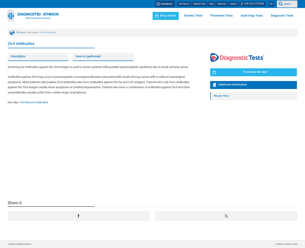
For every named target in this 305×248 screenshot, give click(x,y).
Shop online (168, 15)
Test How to (184, 4)
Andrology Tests (252, 15)
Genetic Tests (193, 15)
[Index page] (33, 16)
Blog (212, 4)
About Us (221, 4)
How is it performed (88, 56)
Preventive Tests (221, 15)
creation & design (290, 244)
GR (271, 4)
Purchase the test (255, 72)
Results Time (221, 96)
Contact (233, 4)
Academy (166, 4)
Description (18, 56)
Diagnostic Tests (282, 15)
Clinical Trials (199, 4)
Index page (32, 32)
